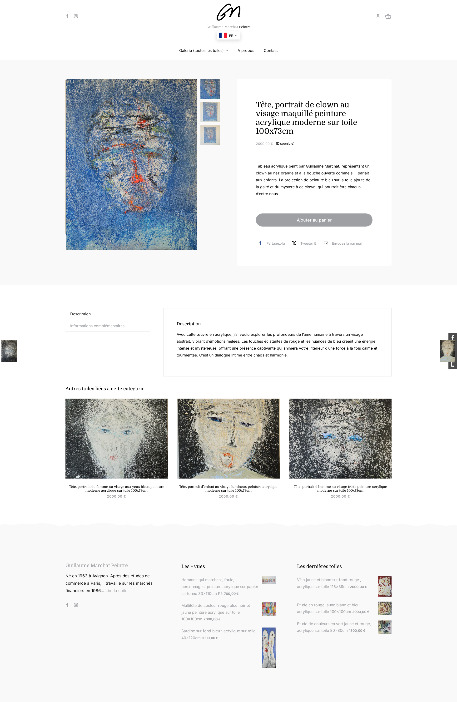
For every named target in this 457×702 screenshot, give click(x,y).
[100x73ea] (116, 400)
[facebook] (67, 16)
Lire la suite (116, 590)
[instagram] (76, 16)
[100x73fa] (340, 400)
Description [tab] (80, 313)
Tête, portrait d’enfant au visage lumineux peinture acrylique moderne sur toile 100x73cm (228, 488)
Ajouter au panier (314, 220)
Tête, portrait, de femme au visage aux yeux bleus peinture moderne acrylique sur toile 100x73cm (116, 488)
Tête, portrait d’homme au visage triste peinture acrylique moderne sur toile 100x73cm (340, 488)
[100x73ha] (228, 400)
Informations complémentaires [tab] (97, 325)
